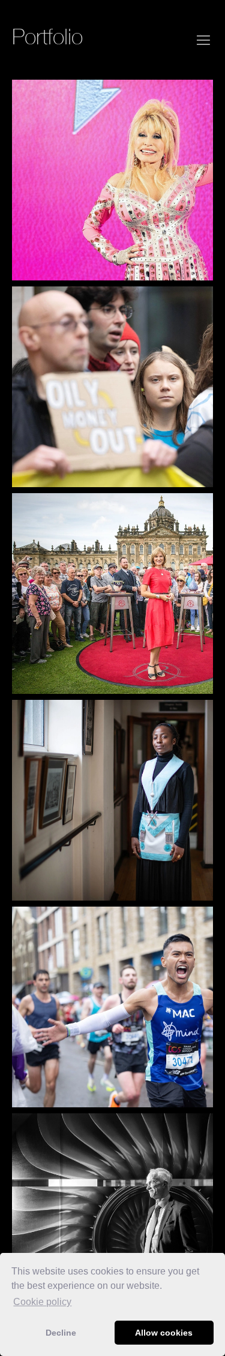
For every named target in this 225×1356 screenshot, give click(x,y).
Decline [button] (61, 1332)
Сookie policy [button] (42, 1302)
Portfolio (47, 36)
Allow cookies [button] (164, 1332)
